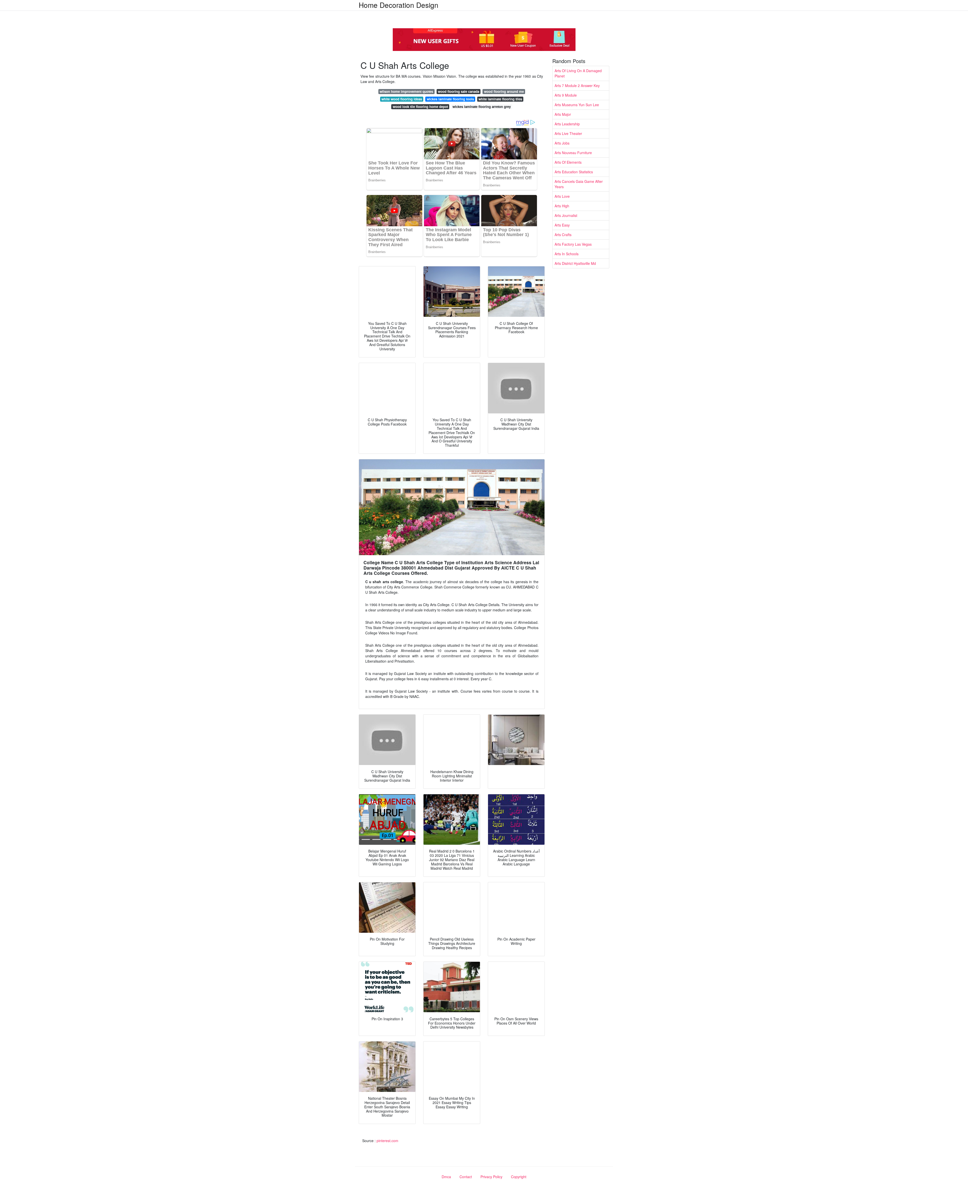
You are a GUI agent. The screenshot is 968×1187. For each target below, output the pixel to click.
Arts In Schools (567, 253)
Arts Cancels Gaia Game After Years (579, 184)
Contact (466, 1176)
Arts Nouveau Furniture (573, 152)
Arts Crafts (563, 234)
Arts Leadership (567, 123)
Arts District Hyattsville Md (575, 263)
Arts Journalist (566, 215)
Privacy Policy (491, 1176)
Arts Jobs (562, 143)
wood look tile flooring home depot (420, 106)
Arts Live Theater (568, 133)
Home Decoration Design (398, 5)
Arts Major (563, 114)
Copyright (518, 1176)
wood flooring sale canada (458, 91)
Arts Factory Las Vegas (573, 244)
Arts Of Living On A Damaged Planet (578, 73)
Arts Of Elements (568, 162)
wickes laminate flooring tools (450, 99)
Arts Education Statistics (574, 171)
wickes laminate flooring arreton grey (481, 106)
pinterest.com (387, 1140)
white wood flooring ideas (401, 99)
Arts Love (562, 196)
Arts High (562, 205)
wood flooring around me (504, 91)
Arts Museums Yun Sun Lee (577, 104)
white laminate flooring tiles (500, 99)
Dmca (446, 1176)
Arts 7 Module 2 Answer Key (577, 85)
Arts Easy (562, 225)
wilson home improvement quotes (406, 91)
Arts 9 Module (566, 95)
